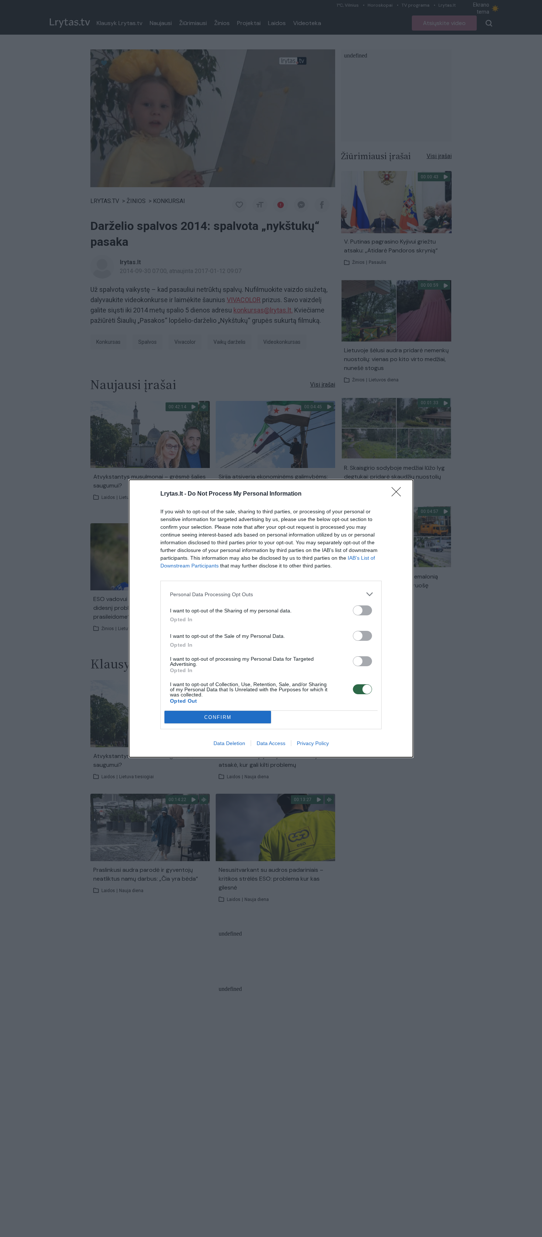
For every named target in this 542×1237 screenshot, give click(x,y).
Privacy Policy (313, 743)
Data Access (271, 743)
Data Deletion (229, 743)
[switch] (362, 610)
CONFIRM (218, 717)
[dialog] (271, 618)
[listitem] (271, 594)
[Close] (399, 494)
